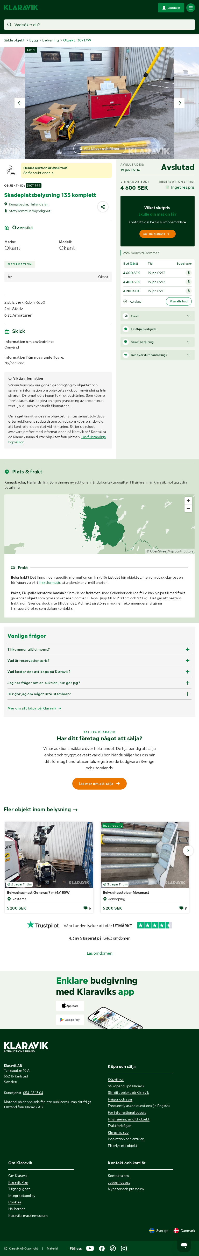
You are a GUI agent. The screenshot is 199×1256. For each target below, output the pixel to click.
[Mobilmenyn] (190, 7)
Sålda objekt (14, 40)
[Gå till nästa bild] (188, 851)
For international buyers (127, 1112)
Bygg (33, 40)
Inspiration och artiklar (126, 1139)
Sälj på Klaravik (154, 234)
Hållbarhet (16, 1209)
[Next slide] (179, 103)
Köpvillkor (116, 1079)
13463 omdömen (116, 938)
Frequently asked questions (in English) (139, 1106)
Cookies (14, 1202)
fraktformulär (49, 582)
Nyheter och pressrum (126, 1189)
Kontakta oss (118, 1176)
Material (52, 1248)
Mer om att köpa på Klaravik (32, 708)
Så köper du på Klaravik (126, 1086)
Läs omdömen (99, 953)
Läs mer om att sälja (96, 784)
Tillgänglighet (19, 1189)
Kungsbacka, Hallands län (28, 204)
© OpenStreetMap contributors (169, 551)
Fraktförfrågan (119, 1126)
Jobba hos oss (119, 1182)
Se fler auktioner (37, 173)
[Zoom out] (188, 508)
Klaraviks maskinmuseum (28, 1216)
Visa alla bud (179, 301)
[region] (99, 524)
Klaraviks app (118, 1132)
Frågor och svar (120, 1099)
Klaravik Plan (18, 1182)
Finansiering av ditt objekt (129, 1119)
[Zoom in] (188, 501)
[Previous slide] (20, 103)
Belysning (50, 40)
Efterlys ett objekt (122, 1146)
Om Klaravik (17, 1176)
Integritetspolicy (21, 1196)
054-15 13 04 (33, 1093)
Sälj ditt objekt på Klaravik (128, 1092)
